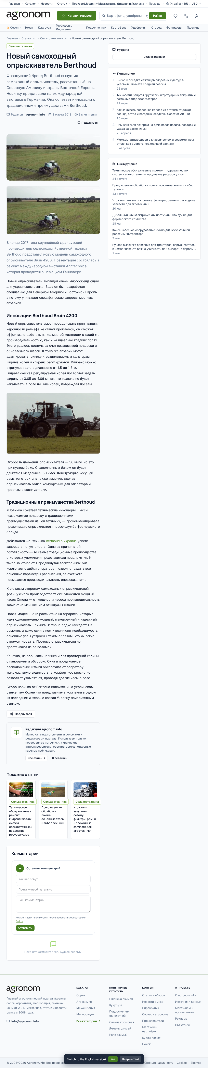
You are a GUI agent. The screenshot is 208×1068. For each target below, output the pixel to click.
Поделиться (89, 122)
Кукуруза (44, 27)
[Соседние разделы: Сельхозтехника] (65, 38)
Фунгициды (174, 27)
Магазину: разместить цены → (105, 3)
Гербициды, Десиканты (64, 27)
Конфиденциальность (158, 1062)
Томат (29, 27)
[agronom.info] (28, 15)
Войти (19, 921)
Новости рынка (152, 1001)
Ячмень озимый (120, 1028)
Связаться (182, 1025)
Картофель (118, 27)
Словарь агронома (155, 1014)
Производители (153, 1020)
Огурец (156, 27)
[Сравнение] (186, 15)
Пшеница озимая (121, 999)
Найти (157, 15)
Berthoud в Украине (61, 541)
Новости (46, 3)
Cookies (182, 1062)
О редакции (59, 758)
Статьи (62, 3)
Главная (14, 3)
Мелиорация (85, 1014)
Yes (113, 1059)
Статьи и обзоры (153, 995)
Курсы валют (151, 1037)
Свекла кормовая (121, 1022)
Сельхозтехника (51, 38)
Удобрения (138, 27)
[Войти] (197, 15)
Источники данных (188, 1001)
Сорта (80, 995)
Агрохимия (84, 1001)
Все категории (86, 1021)
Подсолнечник (96, 27)
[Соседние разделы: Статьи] (34, 38)
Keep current (130, 1059)
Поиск (146, 1044)
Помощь (154, 3)
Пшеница (193, 27)
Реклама (181, 1018)
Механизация (85, 1008)
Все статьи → (36, 758)
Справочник (125, 3)
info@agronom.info (25, 1021)
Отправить (25, 927)
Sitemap (196, 1062)
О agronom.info (185, 995)
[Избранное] (175, 15)
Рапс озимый (118, 1034)
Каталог (30, 3)
